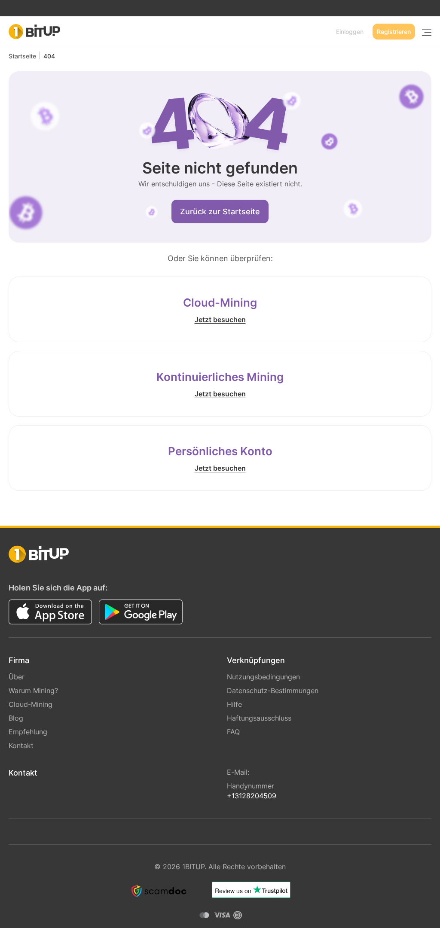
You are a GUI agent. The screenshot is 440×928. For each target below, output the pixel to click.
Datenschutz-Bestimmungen (272, 690)
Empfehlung (28, 731)
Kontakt (21, 745)
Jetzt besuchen (220, 319)
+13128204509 (251, 795)
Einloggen (350, 31)
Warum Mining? (33, 690)
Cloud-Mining (30, 704)
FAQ (233, 731)
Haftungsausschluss (259, 718)
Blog (16, 718)
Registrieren (394, 31)
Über (16, 676)
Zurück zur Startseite (220, 211)
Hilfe (234, 704)
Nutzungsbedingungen (263, 676)
